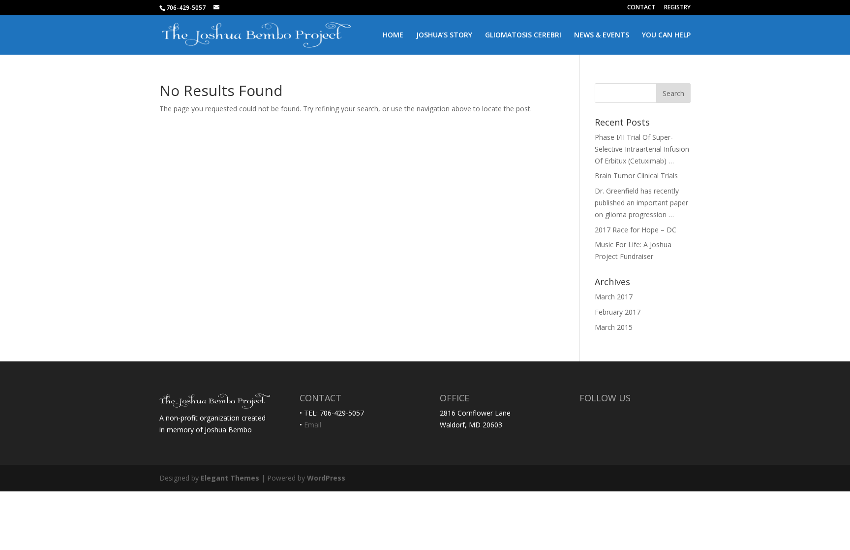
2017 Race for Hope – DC (635, 229)
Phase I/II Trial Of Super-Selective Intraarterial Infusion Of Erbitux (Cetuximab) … (642, 148)
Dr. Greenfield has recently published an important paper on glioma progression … (641, 202)
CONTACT (641, 7)
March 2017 (614, 296)
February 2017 (617, 312)
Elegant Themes (230, 478)
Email (312, 424)
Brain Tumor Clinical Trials (636, 175)
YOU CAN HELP (666, 35)
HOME (393, 35)
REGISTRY (677, 7)
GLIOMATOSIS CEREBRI (523, 35)
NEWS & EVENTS (601, 35)
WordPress (326, 478)
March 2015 (614, 327)
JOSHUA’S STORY (444, 35)
